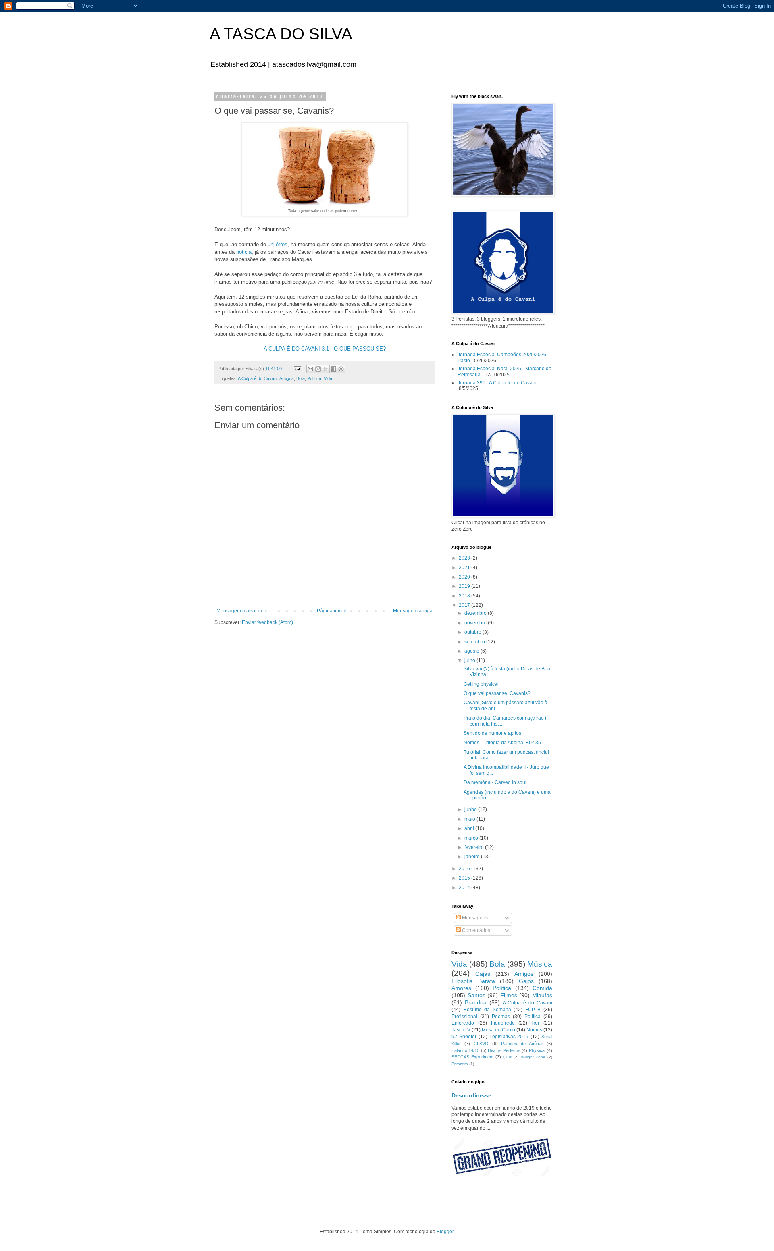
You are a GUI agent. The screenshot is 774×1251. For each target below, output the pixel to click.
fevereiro (474, 847)
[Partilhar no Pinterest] (341, 369)
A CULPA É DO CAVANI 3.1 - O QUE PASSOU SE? (325, 349)
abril (469, 828)
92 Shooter (464, 1036)
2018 (465, 596)
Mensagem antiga (413, 611)
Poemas (501, 1016)
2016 (465, 868)
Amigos (286, 378)
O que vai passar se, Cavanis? (497, 693)
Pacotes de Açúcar (522, 1043)
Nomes (534, 1030)
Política (314, 378)
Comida (542, 988)
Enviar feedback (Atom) (267, 622)
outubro (473, 632)
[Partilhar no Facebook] (333, 369)
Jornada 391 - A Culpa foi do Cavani (497, 383)
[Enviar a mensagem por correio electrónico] (297, 368)
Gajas (482, 974)
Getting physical (481, 684)
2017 (465, 605)
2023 (465, 558)
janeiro (472, 856)
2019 (465, 586)
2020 (465, 577)
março (471, 838)
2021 (465, 568)
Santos (476, 995)
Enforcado (463, 1023)
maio (470, 819)
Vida (328, 378)
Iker (535, 1023)
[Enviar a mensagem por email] (310, 369)
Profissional (464, 1016)
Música (539, 964)
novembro (476, 623)
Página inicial (332, 611)
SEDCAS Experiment (472, 1056)
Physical (537, 1050)
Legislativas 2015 (509, 1036)
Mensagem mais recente (243, 611)
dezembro (476, 613)
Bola (300, 378)
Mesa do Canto (498, 1030)
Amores (461, 988)
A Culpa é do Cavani (257, 378)
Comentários (475, 930)
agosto (472, 651)
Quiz (507, 1057)
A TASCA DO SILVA (281, 34)
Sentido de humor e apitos (492, 733)
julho (470, 660)
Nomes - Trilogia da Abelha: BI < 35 (502, 742)
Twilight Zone (532, 1057)
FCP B (533, 1009)
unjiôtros (277, 244)
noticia (244, 252)
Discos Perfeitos (504, 1050)
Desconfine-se (471, 1095)
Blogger (445, 1231)
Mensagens (474, 918)
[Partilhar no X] (326, 369)
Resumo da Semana (487, 1009)
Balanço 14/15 (465, 1050)
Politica (532, 1016)
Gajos (526, 981)
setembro (475, 642)
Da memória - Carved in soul (495, 782)
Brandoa (476, 1002)
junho (471, 809)
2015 (465, 878)
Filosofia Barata (473, 981)
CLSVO (481, 1043)
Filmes (508, 995)
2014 (465, 887)
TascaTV (461, 1030)
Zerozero (460, 1064)
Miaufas (542, 995)
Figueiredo (503, 1023)
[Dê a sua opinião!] (318, 369)
